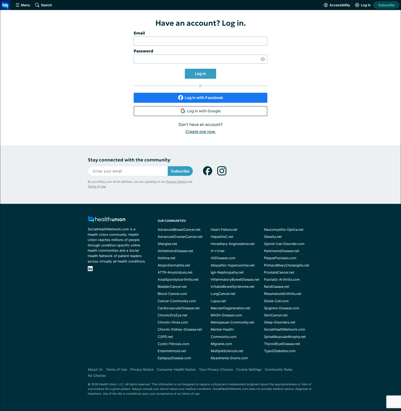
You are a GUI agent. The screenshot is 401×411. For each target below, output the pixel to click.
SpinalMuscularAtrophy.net (285, 337)
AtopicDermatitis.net (174, 265)
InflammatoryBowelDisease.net (235, 279)
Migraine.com (221, 344)
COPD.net (165, 337)
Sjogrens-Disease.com (281, 308)
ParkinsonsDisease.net (281, 251)
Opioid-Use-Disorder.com (284, 244)
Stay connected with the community (129, 160)
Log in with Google (204, 111)
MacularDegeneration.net (230, 308)
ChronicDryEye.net (172, 315)
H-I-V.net (218, 251)
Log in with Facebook (204, 97)
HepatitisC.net (222, 237)
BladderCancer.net (172, 286)
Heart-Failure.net (224, 229)
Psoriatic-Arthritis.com (282, 279)
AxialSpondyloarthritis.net (178, 279)
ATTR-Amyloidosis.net (175, 272)
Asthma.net (166, 258)
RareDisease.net (276, 286)
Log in (200, 73)
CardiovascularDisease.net (179, 308)
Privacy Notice (176, 181)
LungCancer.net (223, 294)
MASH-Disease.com (226, 315)
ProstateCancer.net (279, 272)
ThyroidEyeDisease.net (282, 344)
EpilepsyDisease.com (174, 358)
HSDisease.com (223, 258)
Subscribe (386, 5)
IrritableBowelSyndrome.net (232, 286)
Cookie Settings (248, 369)
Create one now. (200, 131)
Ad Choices (97, 375)
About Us (95, 369)
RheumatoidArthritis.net (282, 294)
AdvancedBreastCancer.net (179, 229)
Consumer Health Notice (176, 369)
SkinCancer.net (276, 315)
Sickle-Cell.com (276, 301)
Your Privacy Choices (216, 369)
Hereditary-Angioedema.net (233, 244)
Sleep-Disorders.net (279, 322)
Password (143, 50)
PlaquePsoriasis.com (280, 258)
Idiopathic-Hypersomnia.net (233, 265)
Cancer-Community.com (177, 301)
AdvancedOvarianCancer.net (180, 237)
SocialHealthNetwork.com (284, 329)
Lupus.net (218, 301)
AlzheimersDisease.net (175, 251)
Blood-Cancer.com (172, 294)
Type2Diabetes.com (280, 351)
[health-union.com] (106, 220)
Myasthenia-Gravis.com (229, 358)
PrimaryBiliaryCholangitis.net (286, 265)
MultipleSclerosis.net (227, 351)
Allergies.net (167, 244)
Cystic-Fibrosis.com (173, 344)
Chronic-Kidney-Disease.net (180, 329)
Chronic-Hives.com (173, 322)
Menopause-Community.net (232, 322)
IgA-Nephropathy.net (227, 272)
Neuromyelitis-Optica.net (283, 229)
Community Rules (278, 369)
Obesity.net (273, 237)
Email (139, 33)
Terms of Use (97, 186)
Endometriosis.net (172, 351)
